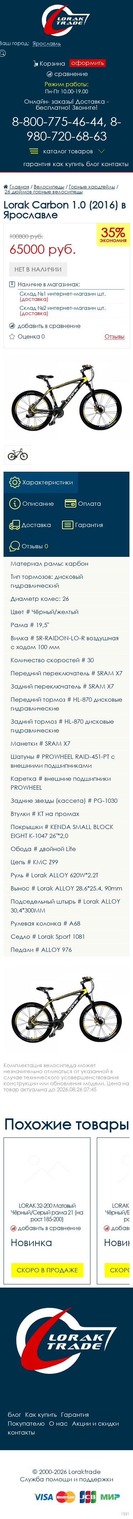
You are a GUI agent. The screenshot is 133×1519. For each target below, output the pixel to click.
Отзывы (114, 337)
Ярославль (47, 43)
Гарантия (37, 164)
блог (92, 164)
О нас (58, 1423)
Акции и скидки (95, 1423)
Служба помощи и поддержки (66, 1479)
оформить (87, 62)
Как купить (68, 164)
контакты (114, 164)
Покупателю (26, 1423)
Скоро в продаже (47, 1270)
